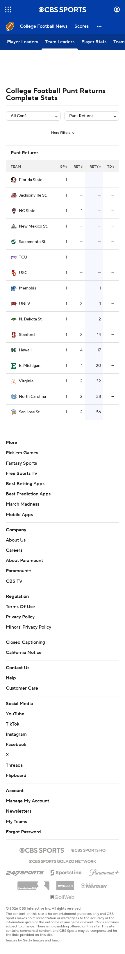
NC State (27, 211)
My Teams (16, 822)
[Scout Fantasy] (94, 885)
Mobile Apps (19, 515)
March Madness (22, 504)
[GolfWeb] (62, 897)
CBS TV (14, 581)
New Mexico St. (33, 226)
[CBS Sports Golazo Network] (62, 861)
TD (109, 166)
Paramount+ (18, 571)
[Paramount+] (104, 871)
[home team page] (14, 180)
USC (23, 272)
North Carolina (32, 396)
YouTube (15, 714)
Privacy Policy (20, 617)
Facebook (16, 744)
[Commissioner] (33, 884)
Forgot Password (23, 832)
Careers (14, 550)
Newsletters (18, 811)
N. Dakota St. (30, 319)
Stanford (27, 334)
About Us (16, 540)
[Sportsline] (66, 872)
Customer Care (22, 688)
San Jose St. (29, 412)
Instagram (16, 734)
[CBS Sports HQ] (88, 850)
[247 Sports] (25, 872)
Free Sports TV (22, 473)
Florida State (30, 180)
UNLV (24, 303)
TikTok (12, 724)
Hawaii (25, 350)
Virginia (26, 381)
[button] (8, 9)
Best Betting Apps (25, 484)
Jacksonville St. (33, 195)
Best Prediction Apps (28, 494)
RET (77, 166)
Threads (14, 765)
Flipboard (16, 775)
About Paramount (24, 560)
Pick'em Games (22, 453)
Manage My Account (27, 801)
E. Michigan (29, 365)
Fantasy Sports (21, 463)
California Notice (24, 652)
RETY (94, 166)
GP (62, 166)
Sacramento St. (32, 241)
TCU (23, 257)
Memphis (27, 288)
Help (11, 678)
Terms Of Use (20, 607)
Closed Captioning (25, 642)
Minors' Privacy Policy (28, 627)
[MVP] (65, 883)
